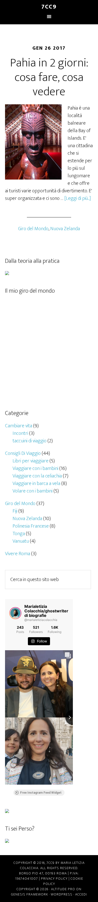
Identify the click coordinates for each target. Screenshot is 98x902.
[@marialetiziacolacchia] (15, 613)
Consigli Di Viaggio (23, 453)
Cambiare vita (18, 426)
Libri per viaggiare (30, 461)
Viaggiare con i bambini (35, 468)
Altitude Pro (63, 889)
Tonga (19, 533)
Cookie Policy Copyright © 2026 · (50, 884)
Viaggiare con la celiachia (37, 476)
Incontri (20, 433)
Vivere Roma (17, 553)
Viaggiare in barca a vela (36, 483)
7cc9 (49, 7)
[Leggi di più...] (77, 198)
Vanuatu (21, 541)
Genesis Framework (29, 894)
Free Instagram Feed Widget (41, 792)
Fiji (15, 511)
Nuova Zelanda (65, 228)
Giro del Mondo (33, 228)
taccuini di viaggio (29, 441)
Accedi (81, 894)
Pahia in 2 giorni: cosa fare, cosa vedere (49, 77)
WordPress (61, 894)
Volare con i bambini (33, 491)
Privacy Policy (54, 878)
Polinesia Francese (31, 526)
